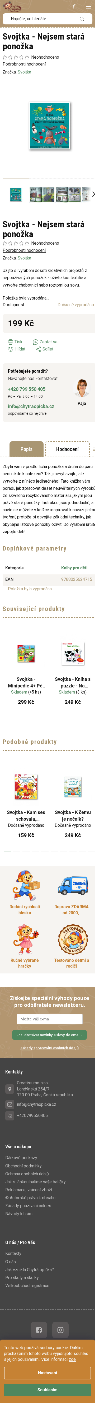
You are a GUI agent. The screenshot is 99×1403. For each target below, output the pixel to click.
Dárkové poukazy (21, 1157)
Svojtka (24, 258)
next (93, 674)
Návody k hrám (18, 1213)
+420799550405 (32, 1115)
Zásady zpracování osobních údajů (49, 1047)
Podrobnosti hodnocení (24, 250)
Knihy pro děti (74, 567)
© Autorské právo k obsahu (30, 1197)
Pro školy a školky (22, 1277)
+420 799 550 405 (26, 389)
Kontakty (13, 1253)
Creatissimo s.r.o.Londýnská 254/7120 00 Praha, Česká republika (45, 1088)
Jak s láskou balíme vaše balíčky (35, 1181)
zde (72, 1359)
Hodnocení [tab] (67, 449)
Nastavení (47, 1372)
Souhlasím (47, 1389)
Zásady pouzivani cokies (28, 1205)
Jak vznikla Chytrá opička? (29, 1269)
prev (5, 674)
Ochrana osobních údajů (27, 1173)
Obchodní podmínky (23, 1165)
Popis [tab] (26, 449)
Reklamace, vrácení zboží (28, 1189)
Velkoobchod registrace (27, 1285)
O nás (10, 1261)
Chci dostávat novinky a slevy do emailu (49, 1034)
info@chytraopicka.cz (31, 406)
